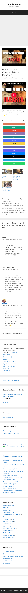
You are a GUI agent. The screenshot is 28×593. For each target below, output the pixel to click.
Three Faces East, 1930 (10, 475)
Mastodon (6, 443)
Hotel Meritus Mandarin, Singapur (5, 176)
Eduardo (4, 303)
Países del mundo (8, 551)
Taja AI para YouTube (9, 364)
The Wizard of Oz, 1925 (10, 469)
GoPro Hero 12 (12, 352)
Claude (14, 124)
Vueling (5, 359)
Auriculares (6, 354)
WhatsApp (14, 163)
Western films (7, 537)
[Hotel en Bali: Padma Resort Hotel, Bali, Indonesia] (18, 171)
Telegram (14, 160)
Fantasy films (7, 519)
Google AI (14, 130)
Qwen (14, 150)
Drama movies (7, 517)
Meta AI (14, 153)
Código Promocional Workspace (12, 433)
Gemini (14, 133)
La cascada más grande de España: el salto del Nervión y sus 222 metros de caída (14, 213)
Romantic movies (8, 530)
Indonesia (11, 203)
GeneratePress (23, 590)
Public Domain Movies (9, 403)
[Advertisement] (14, 30)
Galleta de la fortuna (9, 554)
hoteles (6, 199)
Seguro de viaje (7, 357)
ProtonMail (6, 368)
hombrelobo (14, 4)
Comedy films (7, 512)
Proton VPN (6, 370)
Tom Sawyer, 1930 (8, 486)
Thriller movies (7, 535)
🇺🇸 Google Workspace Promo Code (13, 445)
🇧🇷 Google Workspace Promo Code (13, 447)
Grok (14, 156)
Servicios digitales (8, 431)
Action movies (7, 505)
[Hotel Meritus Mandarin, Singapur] (7, 171)
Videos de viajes (7, 201)
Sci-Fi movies (7, 533)
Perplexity (14, 137)
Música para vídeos (9, 366)
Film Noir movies (8, 521)
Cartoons (6, 510)
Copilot (14, 147)
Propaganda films (8, 528)
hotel (5, 203)
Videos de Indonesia (15, 199)
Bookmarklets (7, 563)
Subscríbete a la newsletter (11, 380)
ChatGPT (14, 127)
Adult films (6, 508)
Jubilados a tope (8, 417)
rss (13, 505)
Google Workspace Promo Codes (13, 556)
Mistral (14, 143)
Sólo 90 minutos (8, 558)
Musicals (5, 526)
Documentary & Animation (11, 514)
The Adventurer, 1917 (9, 488)
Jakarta (16, 203)
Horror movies (7, 524)
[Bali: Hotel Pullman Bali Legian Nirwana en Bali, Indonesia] (7, 184)
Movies (20, 456)
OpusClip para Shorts (9, 361)
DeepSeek (14, 140)
